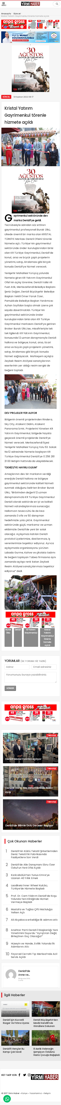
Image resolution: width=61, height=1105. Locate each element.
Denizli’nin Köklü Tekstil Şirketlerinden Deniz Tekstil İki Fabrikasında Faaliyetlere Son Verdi (32, 854)
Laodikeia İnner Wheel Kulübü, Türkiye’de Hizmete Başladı (27, 886)
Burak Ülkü (8, 631)
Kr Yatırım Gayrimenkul (31, 631)
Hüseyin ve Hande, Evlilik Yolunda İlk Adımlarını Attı (30, 944)
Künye (24, 1093)
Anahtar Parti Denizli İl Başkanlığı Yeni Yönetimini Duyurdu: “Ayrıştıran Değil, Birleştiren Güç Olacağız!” (32, 932)
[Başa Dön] (55, 1099)
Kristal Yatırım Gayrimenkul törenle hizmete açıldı (47, 637)
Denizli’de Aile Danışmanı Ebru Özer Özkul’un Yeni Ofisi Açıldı (30, 866)
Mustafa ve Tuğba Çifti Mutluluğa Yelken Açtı (29, 910)
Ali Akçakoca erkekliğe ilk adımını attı (32, 919)
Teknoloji (51, 735)
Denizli (18, 629)
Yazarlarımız (36, 1093)
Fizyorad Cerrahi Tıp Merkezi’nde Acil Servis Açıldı (31, 955)
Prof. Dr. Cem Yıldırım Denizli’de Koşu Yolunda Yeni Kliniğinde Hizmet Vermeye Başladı (31, 898)
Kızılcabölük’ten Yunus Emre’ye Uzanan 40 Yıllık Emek (28, 876)
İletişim (47, 1093)
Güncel (6, 97)
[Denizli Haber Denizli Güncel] (30, 5)
